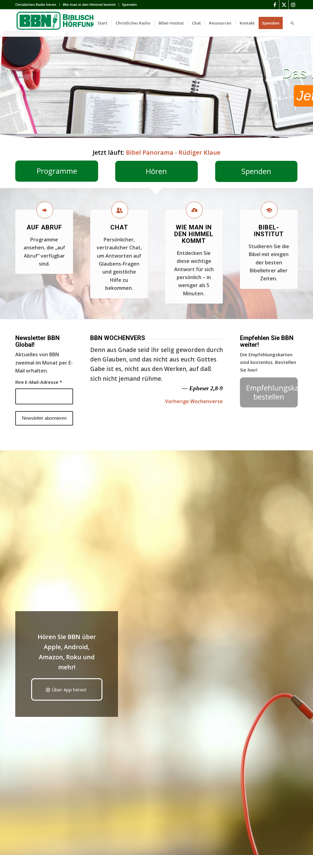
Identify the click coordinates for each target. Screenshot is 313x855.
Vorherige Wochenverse (194, 401)
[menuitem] (37, 4)
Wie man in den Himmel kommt (89, 4)
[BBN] (61, 22)
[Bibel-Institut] (269, 210)
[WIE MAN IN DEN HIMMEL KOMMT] (194, 210)
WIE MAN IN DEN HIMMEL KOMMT (193, 234)
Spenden (129, 4)
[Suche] (292, 22)
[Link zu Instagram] (293, 4)
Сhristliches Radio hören (35, 4)
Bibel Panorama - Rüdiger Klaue (173, 152)
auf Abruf (44, 227)
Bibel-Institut (269, 231)
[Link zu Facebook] (274, 4)
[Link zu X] (283, 4)
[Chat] (119, 210)
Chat (119, 227)
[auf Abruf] (44, 210)
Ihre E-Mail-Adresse (38, 382)
